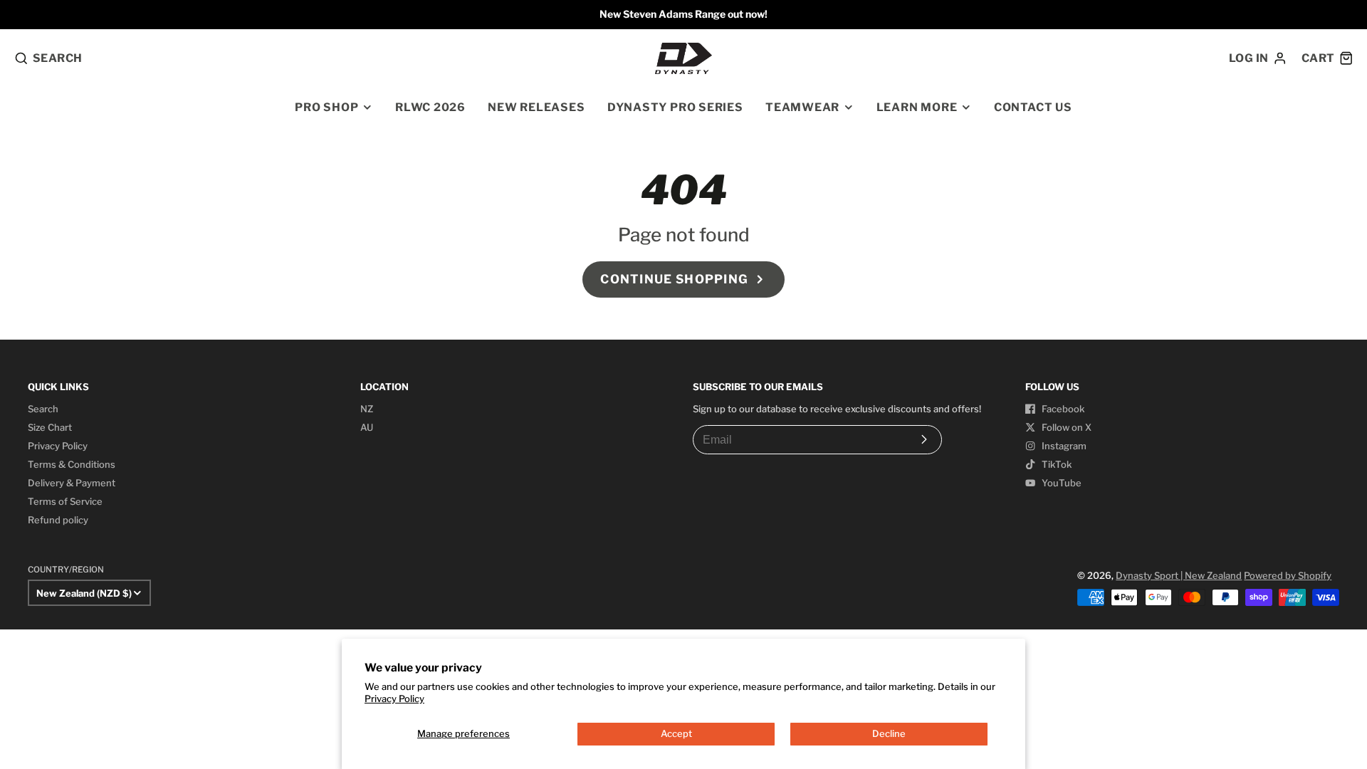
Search (43, 408)
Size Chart (50, 427)
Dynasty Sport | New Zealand (1179, 575)
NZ (366, 408)
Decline (889, 733)
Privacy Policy (394, 698)
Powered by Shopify (1287, 575)
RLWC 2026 (430, 107)
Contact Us (1033, 107)
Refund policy (58, 519)
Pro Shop (326, 107)
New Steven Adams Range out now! (683, 14)
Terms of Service (65, 501)
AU (366, 427)
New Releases (536, 107)
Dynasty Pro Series (675, 107)
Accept (676, 733)
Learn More (917, 107)
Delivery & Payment (71, 482)
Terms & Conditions (71, 464)
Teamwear (802, 107)
